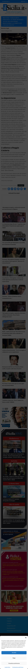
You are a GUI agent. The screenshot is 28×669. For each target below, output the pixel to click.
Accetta (14, 652)
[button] (26, 637)
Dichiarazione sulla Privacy (17, 667)
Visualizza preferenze (14, 663)
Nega (14, 658)
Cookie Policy (7, 667)
